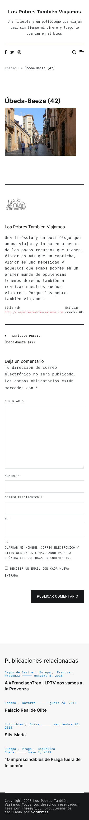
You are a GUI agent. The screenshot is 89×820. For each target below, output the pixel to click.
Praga (27, 749)
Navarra (29, 703)
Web (7, 519)
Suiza (34, 724)
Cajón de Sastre (19, 672)
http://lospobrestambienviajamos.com (34, 312)
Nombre (12, 476)
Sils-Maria (15, 734)
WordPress (39, 812)
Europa (45, 672)
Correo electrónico (24, 497)
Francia (63, 672)
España (10, 703)
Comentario (14, 401)
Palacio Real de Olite (26, 710)
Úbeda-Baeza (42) (23, 339)
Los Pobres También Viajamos (44, 11)
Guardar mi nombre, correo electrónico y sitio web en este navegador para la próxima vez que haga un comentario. (42, 553)
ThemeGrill (31, 808)
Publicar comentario (57, 596)
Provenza (12, 675)
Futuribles (14, 724)
